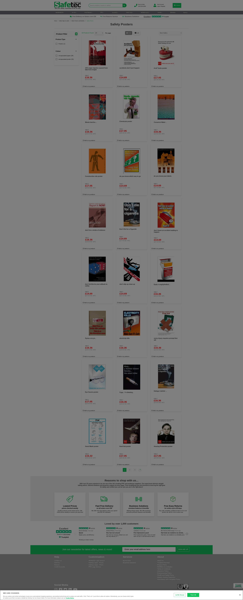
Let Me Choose (179, 595)
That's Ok (193, 595)
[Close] (240, 595)
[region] (121, 595)
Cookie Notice (70, 598)
